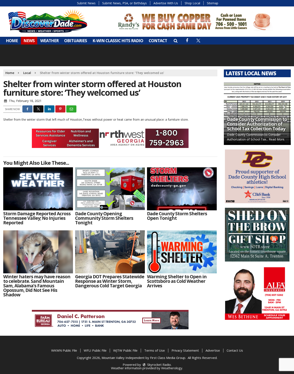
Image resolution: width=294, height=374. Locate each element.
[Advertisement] (194, 21)
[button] (175, 40)
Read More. (277, 139)
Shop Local (192, 3)
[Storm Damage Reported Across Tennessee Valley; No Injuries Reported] (38, 188)
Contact (158, 40)
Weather (49, 40)
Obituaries (75, 40)
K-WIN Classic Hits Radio (118, 40)
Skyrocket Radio (158, 364)
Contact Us (235, 350)
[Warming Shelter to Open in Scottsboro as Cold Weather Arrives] (182, 251)
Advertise (213, 350)
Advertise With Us (165, 3)
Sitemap (212, 3)
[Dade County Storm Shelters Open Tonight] (182, 188)
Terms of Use (154, 350)
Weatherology (171, 368)
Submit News (86, 3)
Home (12, 40)
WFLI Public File (95, 350)
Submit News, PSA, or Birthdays (124, 3)
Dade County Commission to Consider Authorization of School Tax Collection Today (257, 124)
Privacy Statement (185, 350)
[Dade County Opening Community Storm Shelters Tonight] (110, 188)
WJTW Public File (125, 350)
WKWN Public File (64, 350)
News (29, 40)
